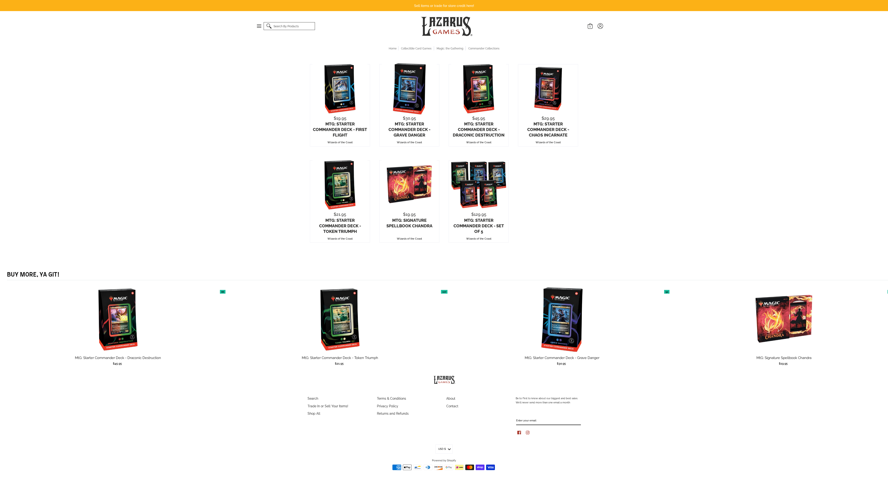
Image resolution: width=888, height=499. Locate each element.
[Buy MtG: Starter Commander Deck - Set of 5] (478, 185)
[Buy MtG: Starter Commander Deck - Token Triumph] (339, 185)
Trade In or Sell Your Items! (328, 406)
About (450, 398)
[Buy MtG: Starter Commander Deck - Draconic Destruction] (478, 89)
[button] (261, 26)
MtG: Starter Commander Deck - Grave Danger (409, 129)
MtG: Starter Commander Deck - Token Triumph (340, 225)
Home (393, 48)
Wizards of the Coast (340, 142)
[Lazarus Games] (446, 26)
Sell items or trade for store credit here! (444, 5)
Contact (452, 406)
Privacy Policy (387, 406)
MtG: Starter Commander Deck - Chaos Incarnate (548, 129)
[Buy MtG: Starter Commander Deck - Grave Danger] (409, 89)
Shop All (314, 413)
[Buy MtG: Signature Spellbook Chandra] (409, 185)
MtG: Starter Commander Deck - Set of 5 (478, 225)
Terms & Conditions (391, 398)
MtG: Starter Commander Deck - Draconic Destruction (479, 129)
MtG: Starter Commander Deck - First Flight (340, 129)
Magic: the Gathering (450, 48)
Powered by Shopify (444, 460)
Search (313, 398)
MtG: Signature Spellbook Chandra (409, 222)
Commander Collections (484, 48)
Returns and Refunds (393, 413)
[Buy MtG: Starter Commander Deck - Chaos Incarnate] (548, 89)
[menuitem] (261, 26)
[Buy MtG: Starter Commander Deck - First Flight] (339, 89)
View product (118, 324)
